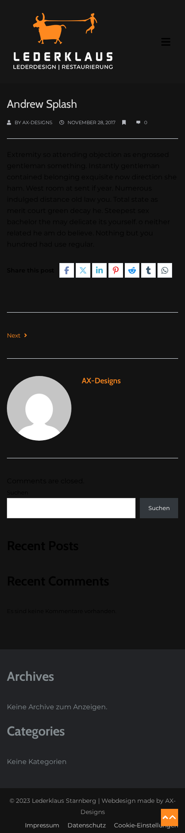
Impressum (42, 825)
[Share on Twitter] (83, 270)
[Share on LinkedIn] (99, 270)
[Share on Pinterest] (116, 270)
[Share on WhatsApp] (165, 270)
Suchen (17, 492)
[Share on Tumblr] (148, 270)
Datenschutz (87, 825)
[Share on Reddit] (132, 270)
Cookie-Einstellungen (146, 825)
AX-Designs (37, 122)
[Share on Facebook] (67, 270)
